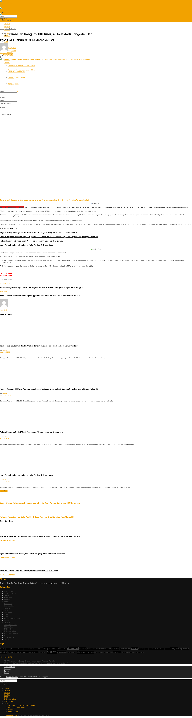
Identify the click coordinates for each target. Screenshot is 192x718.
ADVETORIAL (8, 591)
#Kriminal (126, 649)
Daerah (6, 595)
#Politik (3, 652)
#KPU (121, 649)
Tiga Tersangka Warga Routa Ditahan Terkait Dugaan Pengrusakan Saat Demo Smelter (39, 232)
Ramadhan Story (10, 625)
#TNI (108, 652)
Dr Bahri (124, 652)
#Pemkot (161, 649)
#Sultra (52, 652)
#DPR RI (30, 649)
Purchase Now (9, 667)
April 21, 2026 (5, 438)
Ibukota (7, 600)
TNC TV (7, 635)
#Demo (26, 649)
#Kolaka (82, 648)
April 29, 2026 (5, 395)
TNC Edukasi (8, 627)
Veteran (7, 639)
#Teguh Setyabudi (71, 652)
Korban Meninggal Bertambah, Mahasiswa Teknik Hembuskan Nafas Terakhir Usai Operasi (40, 536)
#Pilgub (174, 648)
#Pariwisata (152, 649)
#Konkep (96, 649)
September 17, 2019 (7, 575)
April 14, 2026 (5, 481)
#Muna (134, 648)
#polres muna (19, 652)
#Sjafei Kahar (42, 652)
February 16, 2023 (6, 53)
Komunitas (8, 604)
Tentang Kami (13, 84)
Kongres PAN (9, 606)
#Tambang (61, 652)
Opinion (7, 616)
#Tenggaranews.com (100, 652)
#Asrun (8, 649)
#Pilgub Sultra (183, 649)
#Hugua (46, 648)
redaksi (13, 51)
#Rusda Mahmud (31, 652)
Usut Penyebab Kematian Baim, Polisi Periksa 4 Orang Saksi (26, 245)
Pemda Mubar (131, 652)
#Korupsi (115, 648)
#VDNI (111, 652)
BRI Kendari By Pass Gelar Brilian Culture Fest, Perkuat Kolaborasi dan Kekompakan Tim (36, 663)
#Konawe (89, 649)
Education (8, 597)
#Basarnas (13, 649)
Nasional (7, 608)
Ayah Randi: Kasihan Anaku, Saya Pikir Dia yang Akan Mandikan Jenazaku (32, 553)
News (6, 610)
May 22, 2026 (5, 352)
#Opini (146, 649)
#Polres (11, 652)
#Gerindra (35, 649)
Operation (8, 612)
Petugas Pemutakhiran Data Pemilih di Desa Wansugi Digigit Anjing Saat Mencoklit (37, 517)
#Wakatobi (117, 652)
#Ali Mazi (2, 649)
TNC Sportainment (11, 633)
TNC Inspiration (10, 631)
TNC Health (8, 629)
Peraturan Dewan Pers (16, 77)
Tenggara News (12, 677)
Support (7, 673)
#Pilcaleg (167, 649)
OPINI (6, 42)
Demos (6, 671)
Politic (6, 621)
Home (2, 29)
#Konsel (102, 649)
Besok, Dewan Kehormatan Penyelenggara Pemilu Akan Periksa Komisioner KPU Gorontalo (40, 503)
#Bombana (20, 649)
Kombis (7, 602)
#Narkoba (141, 649)
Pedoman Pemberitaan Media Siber (21, 66)
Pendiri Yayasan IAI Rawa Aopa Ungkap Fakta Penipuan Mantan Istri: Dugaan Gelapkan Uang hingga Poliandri (49, 237)
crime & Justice (10, 29)
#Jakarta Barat (63, 649)
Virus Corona (140, 652)
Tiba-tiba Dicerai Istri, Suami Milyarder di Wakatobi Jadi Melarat (29, 571)
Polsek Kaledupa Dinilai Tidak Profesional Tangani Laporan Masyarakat (32, 241)
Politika (7, 24)
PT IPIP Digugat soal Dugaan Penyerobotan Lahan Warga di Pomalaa (29, 661)
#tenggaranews (85, 652)
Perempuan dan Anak (12, 618)
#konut (108, 649)
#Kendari (73, 648)
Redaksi (7, 63)
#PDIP (157, 649)
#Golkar (40, 649)
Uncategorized (9, 637)
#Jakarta (54, 648)
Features (7, 669)
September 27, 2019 (7, 540)
